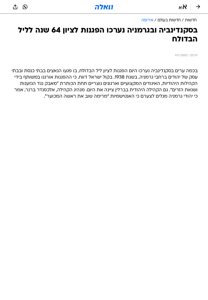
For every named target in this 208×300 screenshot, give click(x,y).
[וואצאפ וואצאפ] (25, 6)
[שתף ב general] (15, 7)
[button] (183, 7)
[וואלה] (104, 6)
